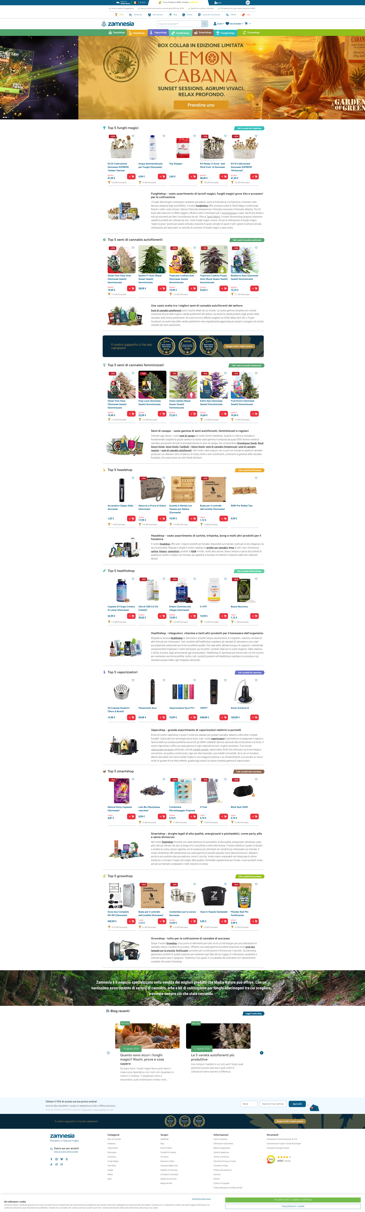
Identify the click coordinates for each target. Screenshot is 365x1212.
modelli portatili (200, 749)
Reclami (217, 1179)
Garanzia (217, 1174)
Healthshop (177, 638)
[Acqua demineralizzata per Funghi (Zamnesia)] (152, 147)
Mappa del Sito (166, 1183)
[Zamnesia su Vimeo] (61, 1159)
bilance (163, 551)
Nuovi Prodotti (166, 1148)
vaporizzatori (218, 738)
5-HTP (203, 606)
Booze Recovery (239, 606)
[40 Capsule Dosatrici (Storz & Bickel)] (122, 692)
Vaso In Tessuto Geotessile (214, 911)
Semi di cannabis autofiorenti (166, 310)
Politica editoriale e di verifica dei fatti (228, 1188)
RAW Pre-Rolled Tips (242, 505)
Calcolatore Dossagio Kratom (278, 1148)
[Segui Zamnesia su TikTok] (51, 1164)
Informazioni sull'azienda (223, 1143)
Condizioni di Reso (221, 1165)
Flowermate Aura (147, 708)
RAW (193, 551)
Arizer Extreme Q (240, 708)
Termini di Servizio (100, 1110)
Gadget (110, 1170)
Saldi (109, 1179)
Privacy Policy (87, 1110)
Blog (162, 1143)
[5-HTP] (214, 590)
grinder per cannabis (217, 547)
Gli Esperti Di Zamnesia (169, 1174)
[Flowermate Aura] (152, 692)
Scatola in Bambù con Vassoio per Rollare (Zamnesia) (180, 509)
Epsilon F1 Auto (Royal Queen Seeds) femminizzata (150, 279)
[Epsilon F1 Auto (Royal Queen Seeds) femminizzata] (152, 259)
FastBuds (184, 446)
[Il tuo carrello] (248, 23)
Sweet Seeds (198, 446)
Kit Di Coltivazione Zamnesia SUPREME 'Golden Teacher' (118, 167)
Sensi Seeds (172, 446)
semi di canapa (187, 435)
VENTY (203, 708)
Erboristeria (112, 1152)
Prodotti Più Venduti (168, 1152)
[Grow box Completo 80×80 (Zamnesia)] (122, 896)
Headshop (165, 543)
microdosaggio (229, 212)
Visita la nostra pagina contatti (66, 1151)
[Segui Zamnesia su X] (66, 1159)
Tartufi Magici (213, 216)
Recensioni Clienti (167, 1161)
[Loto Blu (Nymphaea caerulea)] (152, 791)
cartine (154, 551)
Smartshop (167, 841)
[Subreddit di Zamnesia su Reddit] (56, 1164)
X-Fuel (203, 807)
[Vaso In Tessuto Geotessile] (214, 896)
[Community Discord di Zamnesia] (61, 1164)
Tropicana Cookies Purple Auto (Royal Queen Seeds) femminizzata (214, 279)
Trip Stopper (175, 163)
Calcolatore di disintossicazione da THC (282, 1139)
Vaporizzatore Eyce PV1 (181, 708)
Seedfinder (165, 1139)
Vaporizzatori (113, 1148)
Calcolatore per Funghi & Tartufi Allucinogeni (284, 1143)
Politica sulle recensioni (223, 1170)
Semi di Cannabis (114, 1139)
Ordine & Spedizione (221, 1152)
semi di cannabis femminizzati (221, 446)
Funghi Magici (113, 1161)
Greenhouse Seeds (247, 443)
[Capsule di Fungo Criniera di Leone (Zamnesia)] (122, 590)
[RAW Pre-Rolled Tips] (245, 489)
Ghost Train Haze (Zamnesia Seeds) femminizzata (117, 404)
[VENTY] (214, 692)
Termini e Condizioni (221, 1157)
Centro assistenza (220, 1139)
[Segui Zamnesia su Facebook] (51, 1159)
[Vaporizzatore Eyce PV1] (183, 692)
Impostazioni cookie (293, 1206)
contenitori (173, 551)
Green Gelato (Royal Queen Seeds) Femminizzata (179, 404)
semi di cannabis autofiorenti (176, 450)
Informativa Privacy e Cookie (225, 1161)
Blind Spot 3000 (239, 807)
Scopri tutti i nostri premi (239, 346)
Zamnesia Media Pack (169, 1165)
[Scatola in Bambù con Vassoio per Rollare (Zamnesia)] (183, 489)
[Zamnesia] (127, 24)
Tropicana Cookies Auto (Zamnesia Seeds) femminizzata (181, 279)
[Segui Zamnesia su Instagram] (56, 1159)
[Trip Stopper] (183, 147)
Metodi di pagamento (222, 1148)
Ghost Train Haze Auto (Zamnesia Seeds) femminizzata (119, 279)
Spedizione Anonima (169, 1179)
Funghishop (202, 205)
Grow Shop (112, 1165)
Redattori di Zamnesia (169, 1170)
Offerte (110, 1174)
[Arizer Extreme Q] (245, 692)
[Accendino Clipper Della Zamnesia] (122, 489)
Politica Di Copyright (221, 1183)
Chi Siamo (165, 1157)
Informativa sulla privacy (201, 1199)
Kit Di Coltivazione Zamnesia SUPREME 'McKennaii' (241, 167)
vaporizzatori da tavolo (162, 749)
